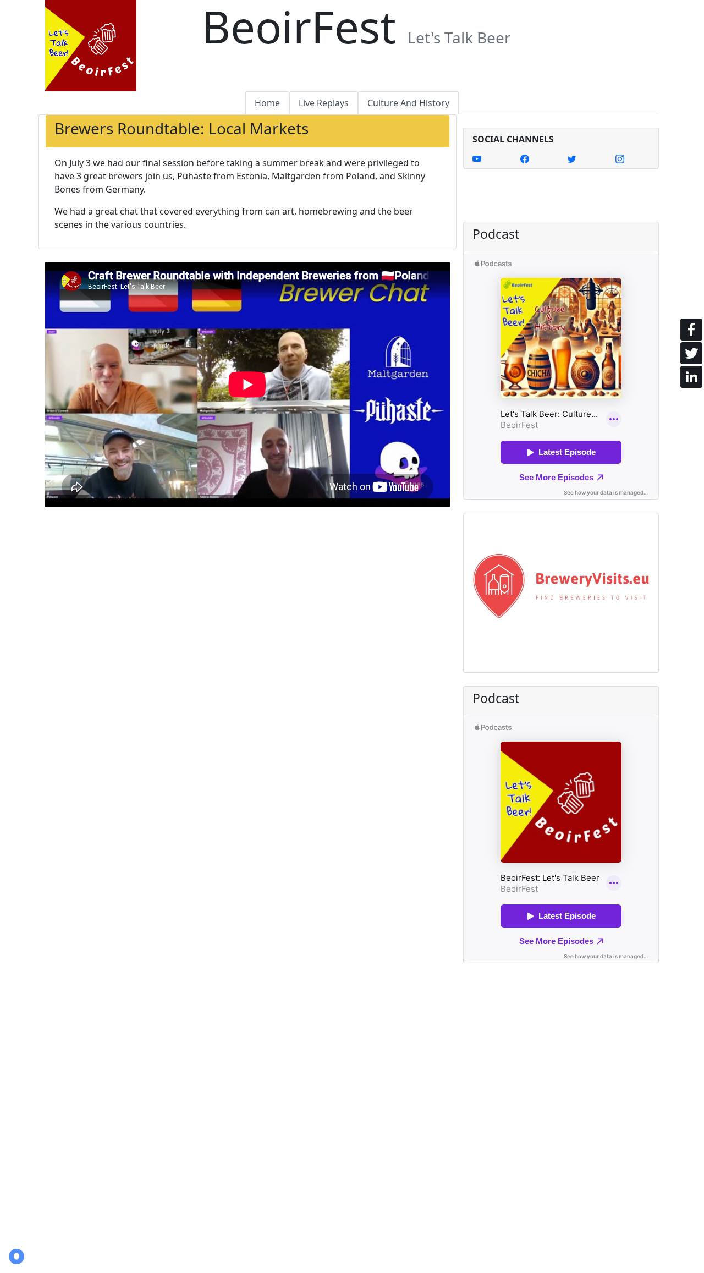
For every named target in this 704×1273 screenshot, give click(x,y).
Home (267, 103)
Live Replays (324, 103)
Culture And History (408, 103)
